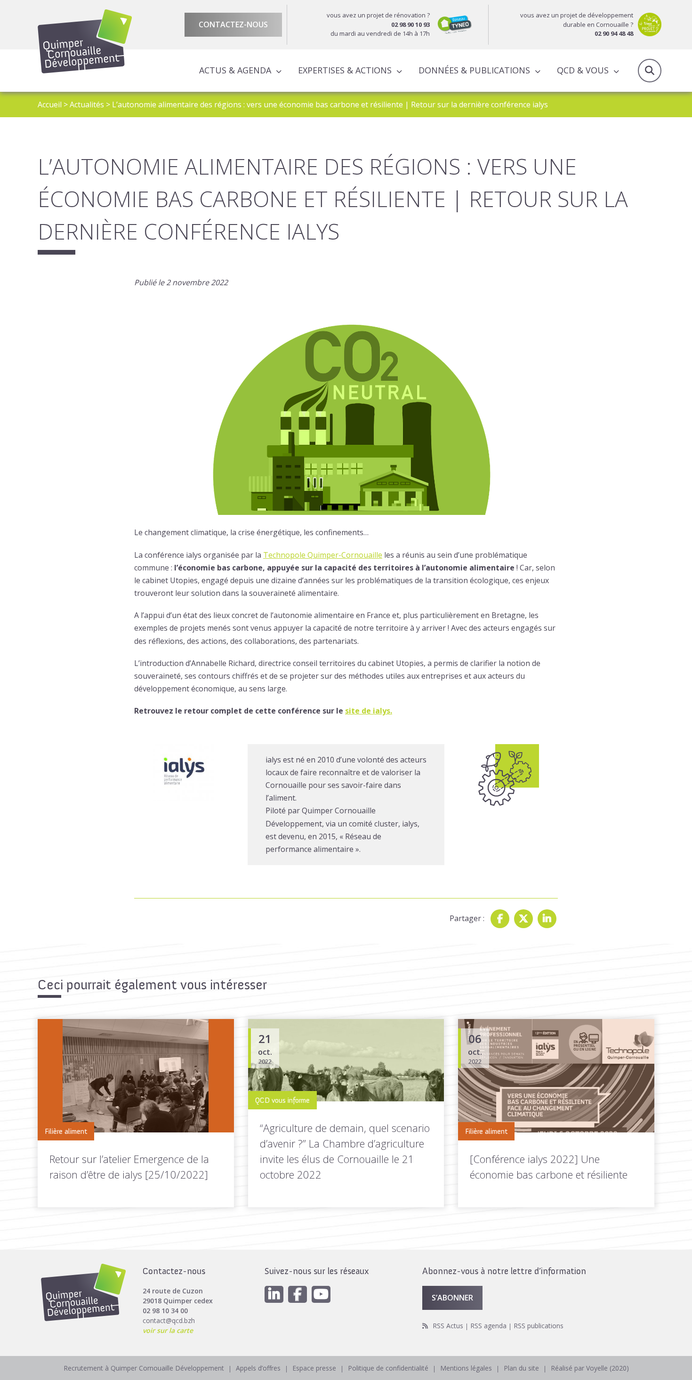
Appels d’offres (258, 1368)
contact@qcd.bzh (169, 1320)
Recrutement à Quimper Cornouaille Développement (144, 1368)
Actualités (87, 104)
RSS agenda (488, 1325)
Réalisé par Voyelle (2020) (590, 1368)
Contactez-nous (233, 24)
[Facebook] (500, 918)
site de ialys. (368, 711)
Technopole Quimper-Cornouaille (322, 555)
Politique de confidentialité (388, 1368)
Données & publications (474, 70)
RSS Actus (448, 1325)
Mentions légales (466, 1368)
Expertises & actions (345, 70)
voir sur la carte (168, 1330)
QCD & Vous (583, 70)
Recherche (649, 70)
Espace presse (314, 1368)
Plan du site (521, 1368)
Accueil (50, 104)
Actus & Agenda (235, 70)
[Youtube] (321, 1294)
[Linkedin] (547, 918)
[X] (523, 918)
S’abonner (452, 1297)
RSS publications (538, 1325)
